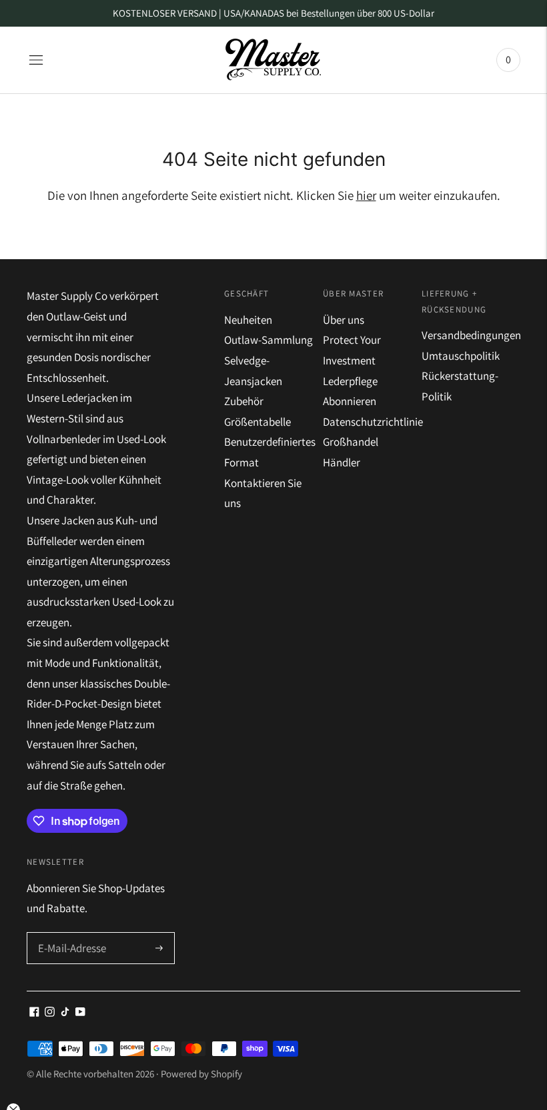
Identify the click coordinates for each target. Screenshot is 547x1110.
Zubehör (243, 401)
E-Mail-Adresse (70, 933)
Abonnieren (349, 401)
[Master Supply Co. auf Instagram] (50, 1012)
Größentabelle (257, 421)
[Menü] (36, 60)
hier (366, 195)
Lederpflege (350, 381)
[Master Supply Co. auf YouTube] (80, 1012)
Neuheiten (248, 319)
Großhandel (350, 441)
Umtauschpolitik (461, 355)
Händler (341, 462)
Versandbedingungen (471, 335)
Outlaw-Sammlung (268, 339)
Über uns (343, 319)
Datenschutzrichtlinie (373, 421)
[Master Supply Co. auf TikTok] (65, 1012)
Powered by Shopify (201, 1073)
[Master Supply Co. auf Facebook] (34, 1012)
